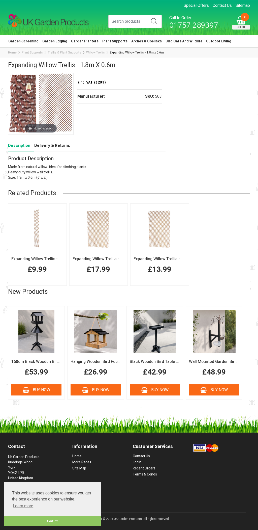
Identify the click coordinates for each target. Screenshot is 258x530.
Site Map (79, 468)
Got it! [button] (52, 521)
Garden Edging (54, 41)
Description (19, 146)
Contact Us (222, 6)
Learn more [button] (23, 506)
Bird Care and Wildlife (184, 41)
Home (12, 52)
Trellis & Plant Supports (64, 52)
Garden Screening (23, 41)
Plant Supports (114, 41)
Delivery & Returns (52, 146)
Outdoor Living (218, 41)
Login (137, 462)
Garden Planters (85, 41)
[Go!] (153, 21)
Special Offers (196, 6)
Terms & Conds (145, 474)
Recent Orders (144, 468)
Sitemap (243, 6)
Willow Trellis (95, 52)
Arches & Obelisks (146, 41)
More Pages (81, 462)
